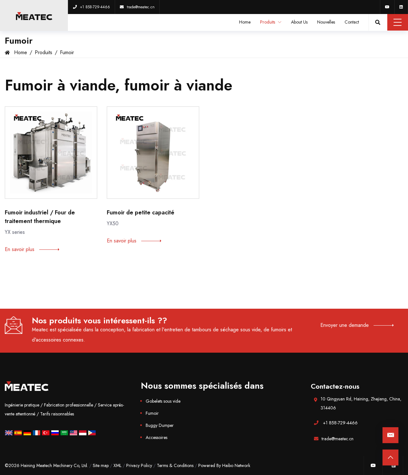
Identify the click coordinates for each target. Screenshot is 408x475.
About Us (299, 22)
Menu (398, 22)
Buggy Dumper (160, 425)
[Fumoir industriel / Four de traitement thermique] (51, 152)
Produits (268, 22)
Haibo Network (236, 465)
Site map (101, 465)
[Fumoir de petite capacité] (153, 152)
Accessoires (156, 437)
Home (245, 22)
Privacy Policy (139, 465)
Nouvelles (326, 22)
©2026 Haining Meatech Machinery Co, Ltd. (46, 465)
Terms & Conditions (175, 465)
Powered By (210, 465)
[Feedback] (390, 435)
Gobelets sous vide (163, 401)
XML (117, 465)
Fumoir (67, 52)
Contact (352, 22)
